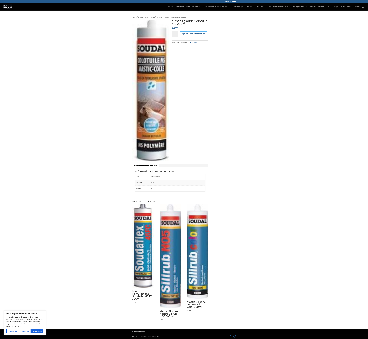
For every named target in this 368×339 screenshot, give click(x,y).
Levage (335, 7)
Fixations (249, 7)
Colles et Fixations (144, 17)
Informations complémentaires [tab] (145, 166)
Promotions (179, 7)
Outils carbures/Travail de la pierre (215, 7)
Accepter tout (37, 331)
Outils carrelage (237, 7)
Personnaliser (12, 331)
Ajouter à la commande (193, 34)
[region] (25, 322)
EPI (329, 7)
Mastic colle (159, 17)
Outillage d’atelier (298, 7)
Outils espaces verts (316, 7)
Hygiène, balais (346, 7)
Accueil (170, 7)
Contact (357, 7)
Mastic (153, 17)
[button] (166, 22)
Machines (260, 7)
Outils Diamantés (192, 7)
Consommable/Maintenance (278, 7)
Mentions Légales (230, 1)
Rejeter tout (25, 331)
